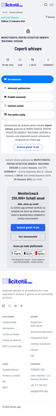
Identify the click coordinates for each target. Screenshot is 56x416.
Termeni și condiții (11, 375)
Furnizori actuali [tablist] (15, 106)
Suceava (51, 17)
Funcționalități (9, 322)
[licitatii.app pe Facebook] (3, 306)
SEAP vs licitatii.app (12, 346)
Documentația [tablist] (14, 79)
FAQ (32, 355)
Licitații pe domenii (11, 340)
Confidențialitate (10, 369)
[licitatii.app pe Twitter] (21, 306)
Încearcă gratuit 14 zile (28, 147)
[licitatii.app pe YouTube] (15, 306)
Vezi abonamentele (28, 236)
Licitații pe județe (10, 334)
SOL (4, 381)
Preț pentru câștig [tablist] (16, 114)
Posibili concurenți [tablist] (16, 97)
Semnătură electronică (41, 331)
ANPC (5, 387)
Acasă (4, 12)
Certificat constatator (40, 343)
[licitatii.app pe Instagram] (9, 306)
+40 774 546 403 (38, 385)
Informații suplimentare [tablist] (18, 88)
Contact (34, 349)
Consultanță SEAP (39, 337)
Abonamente (8, 328)
